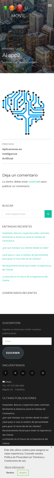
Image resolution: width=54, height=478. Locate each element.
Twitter (15, 372)
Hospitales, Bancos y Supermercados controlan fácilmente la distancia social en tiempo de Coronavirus (25, 237)
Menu (50, 8)
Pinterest (44, 372)
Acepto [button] (23, 472)
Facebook (7, 372)
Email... (9, 381)
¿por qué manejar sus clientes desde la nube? (25, 247)
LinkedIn (24, 372)
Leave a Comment (28, 62)
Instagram (34, 372)
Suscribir (13, 353)
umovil (8, 62)
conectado (34, 181)
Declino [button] (10, 472)
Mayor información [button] (14, 467)
